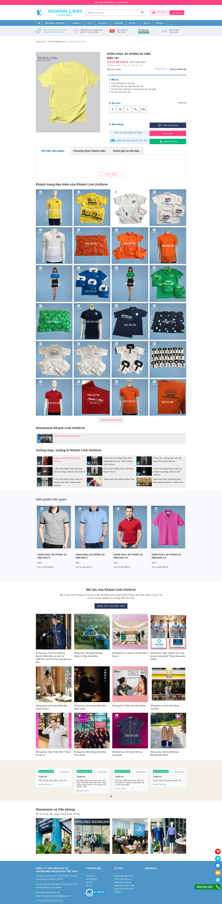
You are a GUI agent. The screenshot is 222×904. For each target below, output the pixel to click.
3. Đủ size (115, 103)
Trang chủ (40, 41)
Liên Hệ (89, 882)
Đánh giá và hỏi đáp (126, 150)
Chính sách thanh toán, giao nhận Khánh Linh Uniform (124, 888)
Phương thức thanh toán (90, 150)
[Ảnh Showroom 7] (92, 836)
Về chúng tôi (91, 879)
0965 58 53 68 (53, 892)
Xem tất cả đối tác (111, 606)
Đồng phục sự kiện (77, 41)
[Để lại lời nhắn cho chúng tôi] (218, 873)
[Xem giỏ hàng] (218, 851)
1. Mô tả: (114, 79)
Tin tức (89, 885)
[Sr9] (130, 836)
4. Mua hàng (116, 124)
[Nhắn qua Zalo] (218, 880)
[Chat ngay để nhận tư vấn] (218, 866)
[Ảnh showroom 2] (54, 836)
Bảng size (182, 102)
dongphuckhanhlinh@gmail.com (56, 896)
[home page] (39, 23)
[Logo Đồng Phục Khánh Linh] (58, 12)
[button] (111, 796)
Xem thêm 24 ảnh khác (111, 420)
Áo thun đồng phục (57, 41)
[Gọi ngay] (218, 887)
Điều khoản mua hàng (124, 876)
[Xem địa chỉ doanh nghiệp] (218, 858)
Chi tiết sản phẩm (52, 150)
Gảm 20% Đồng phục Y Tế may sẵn (111, 2)
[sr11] (168, 836)
